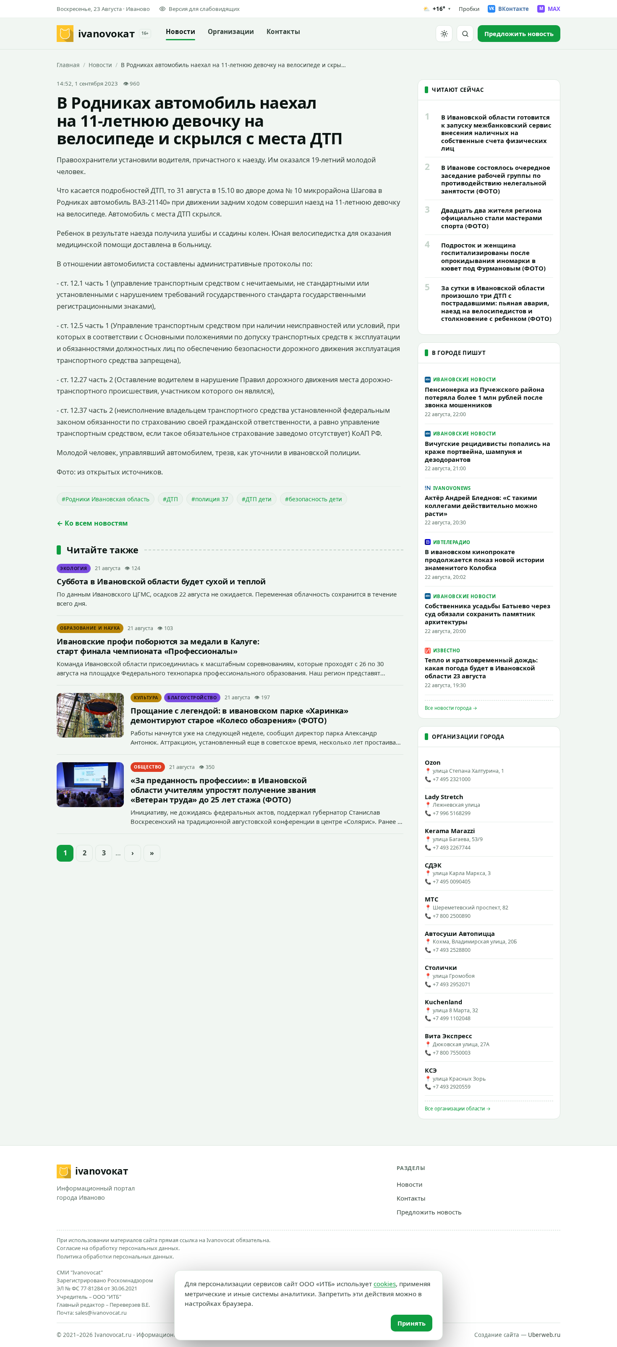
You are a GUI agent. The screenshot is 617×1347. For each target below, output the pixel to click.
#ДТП (170, 499)
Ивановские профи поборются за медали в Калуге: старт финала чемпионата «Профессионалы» (158, 646)
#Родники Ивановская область (105, 499)
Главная (68, 65)
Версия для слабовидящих (204, 9)
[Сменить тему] (444, 33)
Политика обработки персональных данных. (115, 1256)
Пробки (469, 9)
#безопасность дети (313, 499)
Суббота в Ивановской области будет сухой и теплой (161, 581)
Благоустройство (192, 698)
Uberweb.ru (544, 1335)
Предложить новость (429, 1212)
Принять (411, 1323)
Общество (148, 767)
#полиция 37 (209, 499)
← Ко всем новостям (92, 523)
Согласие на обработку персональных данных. (118, 1248)
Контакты (283, 31)
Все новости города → (451, 708)
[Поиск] (465, 33)
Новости (180, 31)
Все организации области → (458, 1108)
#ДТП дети (257, 499)
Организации (231, 31)
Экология (73, 568)
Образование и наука (90, 628)
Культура (146, 698)
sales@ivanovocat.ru (101, 1312)
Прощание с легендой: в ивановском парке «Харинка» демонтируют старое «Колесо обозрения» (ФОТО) (239, 715)
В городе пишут (459, 353)
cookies (385, 1283)
